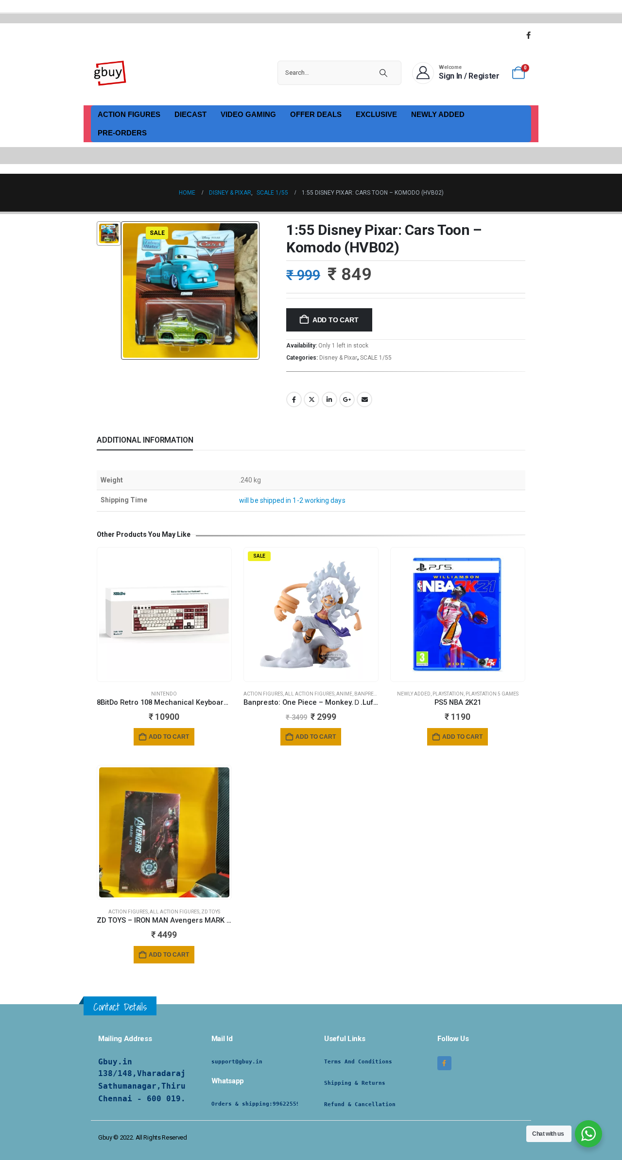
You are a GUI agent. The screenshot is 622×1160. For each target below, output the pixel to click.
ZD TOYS (210, 911)
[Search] (383, 72)
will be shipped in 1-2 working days (292, 500)
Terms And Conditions (358, 1062)
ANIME (344, 693)
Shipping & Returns (354, 1083)
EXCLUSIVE (376, 114)
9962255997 (290, 1104)
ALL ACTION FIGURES (309, 693)
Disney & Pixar (338, 357)
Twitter (311, 399)
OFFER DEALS (316, 114)
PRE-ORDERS (122, 133)
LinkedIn (329, 399)
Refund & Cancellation (360, 1104)
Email (364, 399)
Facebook (294, 399)
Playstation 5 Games (492, 693)
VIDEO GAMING (248, 114)
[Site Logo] (110, 72)
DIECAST (190, 114)
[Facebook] (528, 35)
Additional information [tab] (145, 440)
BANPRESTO (368, 693)
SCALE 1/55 (376, 357)
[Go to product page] (164, 614)
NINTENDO (164, 693)
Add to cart (335, 320)
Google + (347, 399)
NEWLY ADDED (438, 114)
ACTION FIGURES (129, 114)
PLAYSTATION (448, 693)
